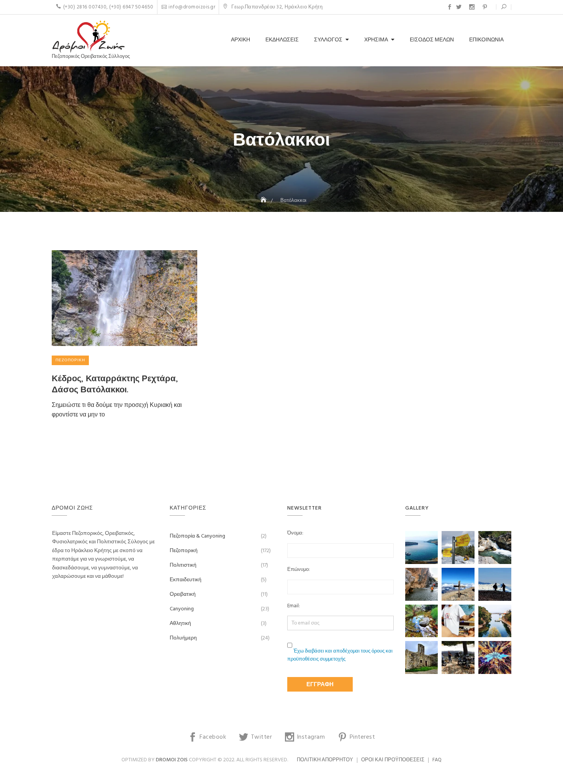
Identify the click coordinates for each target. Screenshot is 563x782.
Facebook (449, 7)
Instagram (472, 7)
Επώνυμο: (298, 570)
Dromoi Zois (172, 760)
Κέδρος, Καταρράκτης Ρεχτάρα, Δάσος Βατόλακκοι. (115, 384)
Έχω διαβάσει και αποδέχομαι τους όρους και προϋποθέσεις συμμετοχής (340, 655)
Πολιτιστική (183, 565)
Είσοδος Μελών (432, 40)
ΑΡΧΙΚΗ (240, 40)
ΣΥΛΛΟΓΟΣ (328, 40)
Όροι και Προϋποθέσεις (392, 760)
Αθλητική (180, 623)
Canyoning (182, 609)
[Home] (264, 200)
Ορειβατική (183, 594)
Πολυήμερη (183, 638)
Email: (293, 606)
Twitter (459, 7)
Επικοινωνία (486, 40)
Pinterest (485, 7)
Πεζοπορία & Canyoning (197, 536)
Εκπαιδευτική (185, 579)
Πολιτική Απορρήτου (325, 760)
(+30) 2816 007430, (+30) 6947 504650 (108, 7)
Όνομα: (295, 533)
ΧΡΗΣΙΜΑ (376, 40)
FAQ (437, 760)
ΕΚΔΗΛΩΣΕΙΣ (282, 40)
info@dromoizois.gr (192, 7)
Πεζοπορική (70, 360)
